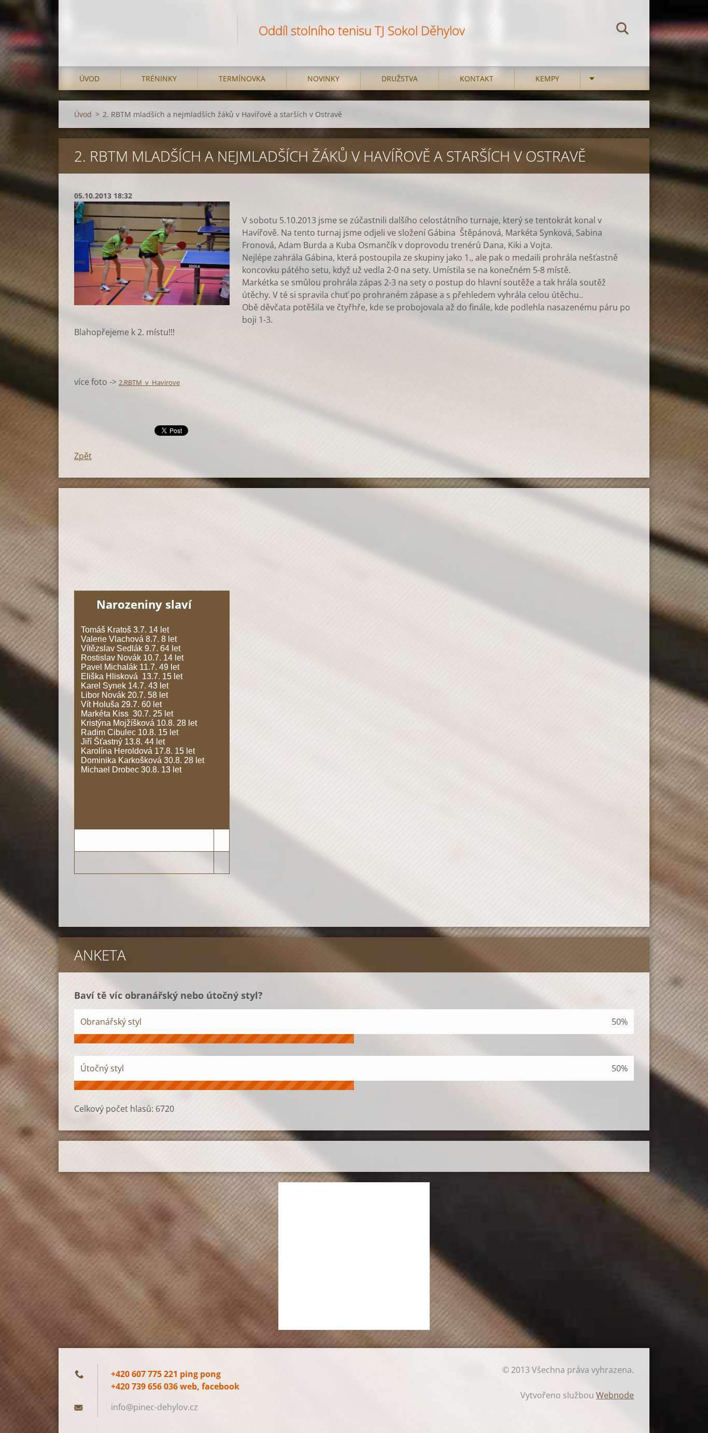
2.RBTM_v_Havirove (149, 382)
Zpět (83, 456)
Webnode (615, 1395)
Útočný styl (102, 1068)
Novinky (323, 78)
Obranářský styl (110, 1021)
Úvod (89, 78)
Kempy (547, 78)
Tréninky (159, 78)
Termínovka (242, 78)
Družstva (399, 78)
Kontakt (476, 78)
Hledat (622, 30)
